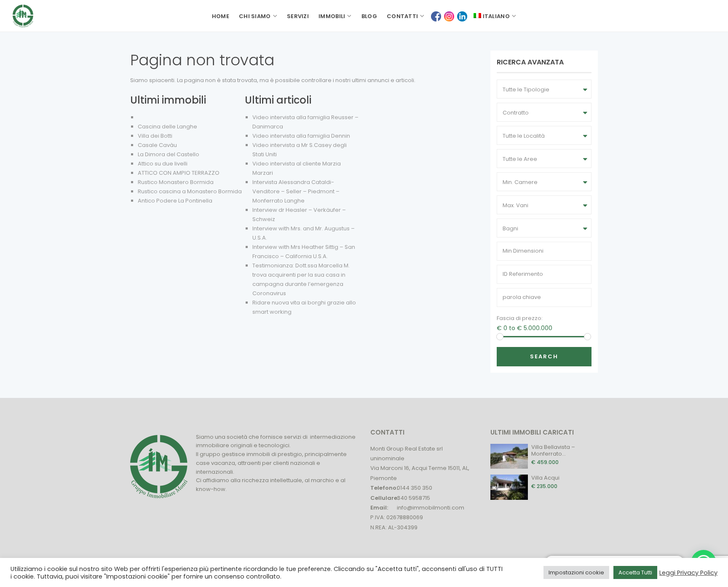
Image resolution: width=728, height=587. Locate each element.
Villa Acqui (545, 478)
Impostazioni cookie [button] (576, 572)
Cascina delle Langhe (167, 127)
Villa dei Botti (155, 136)
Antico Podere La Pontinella (175, 201)
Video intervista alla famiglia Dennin (301, 136)
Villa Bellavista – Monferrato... (553, 450)
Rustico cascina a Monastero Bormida (190, 191)
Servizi (298, 16)
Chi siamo (255, 16)
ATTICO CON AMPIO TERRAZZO (178, 173)
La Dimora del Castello (168, 154)
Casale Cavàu (157, 145)
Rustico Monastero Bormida (176, 182)
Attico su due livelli (162, 164)
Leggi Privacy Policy (688, 572)
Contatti (402, 16)
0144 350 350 (414, 488)
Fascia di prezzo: (520, 318)
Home (220, 16)
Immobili (331, 16)
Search (544, 356)
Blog (369, 16)
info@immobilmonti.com (430, 508)
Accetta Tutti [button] (635, 572)
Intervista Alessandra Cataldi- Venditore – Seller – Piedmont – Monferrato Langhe (296, 191)
